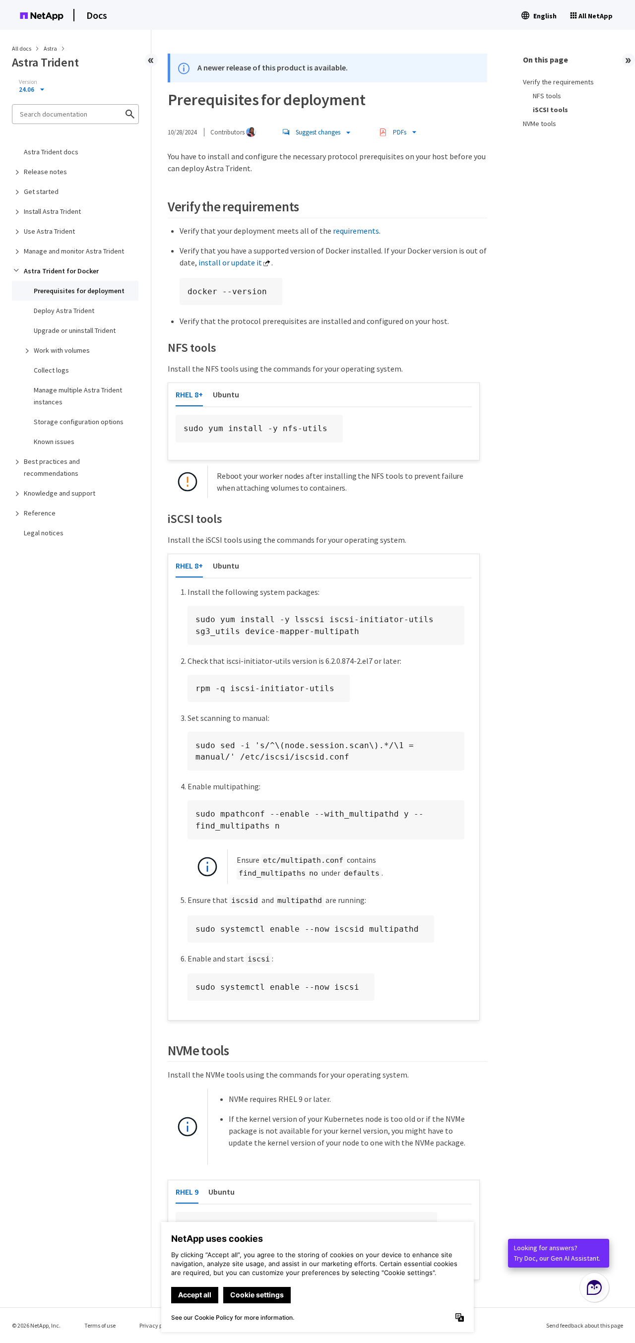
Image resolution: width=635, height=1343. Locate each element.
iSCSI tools (550, 109)
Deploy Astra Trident (64, 310)
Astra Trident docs (51, 151)
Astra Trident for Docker (61, 270)
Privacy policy (156, 1325)
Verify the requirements (558, 81)
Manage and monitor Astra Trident (74, 251)
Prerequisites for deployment (79, 290)
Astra (51, 48)
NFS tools (547, 95)
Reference (40, 513)
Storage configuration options (79, 421)
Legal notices (44, 532)
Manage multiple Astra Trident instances (78, 395)
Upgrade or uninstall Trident (75, 330)
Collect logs (51, 370)
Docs (96, 15)
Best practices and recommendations (52, 467)
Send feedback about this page (584, 1325)
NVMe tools (539, 123)
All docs (21, 48)
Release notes (45, 171)
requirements (356, 231)
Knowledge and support (59, 493)
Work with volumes (62, 350)
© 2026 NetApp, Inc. (36, 1325)
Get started (41, 191)
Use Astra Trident (49, 231)
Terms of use (100, 1325)
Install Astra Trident (52, 211)
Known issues (54, 441)
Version (28, 82)
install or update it (230, 262)
